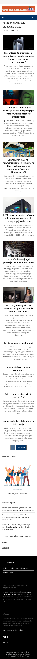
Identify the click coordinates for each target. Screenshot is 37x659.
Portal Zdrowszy (17, 536)
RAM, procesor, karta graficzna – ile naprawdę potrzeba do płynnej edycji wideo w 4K (18, 218)
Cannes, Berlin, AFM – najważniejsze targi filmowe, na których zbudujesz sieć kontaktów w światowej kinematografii (18, 165)
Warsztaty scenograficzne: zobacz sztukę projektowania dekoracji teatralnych (18, 308)
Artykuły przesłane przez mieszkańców (16, 568)
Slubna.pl (5, 548)
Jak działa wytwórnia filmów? (18, 343)
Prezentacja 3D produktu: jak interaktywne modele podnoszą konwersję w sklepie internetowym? (17, 527)
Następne (21, 448)
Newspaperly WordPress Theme (18, 656)
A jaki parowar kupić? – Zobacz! (13, 630)
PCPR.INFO (6, 642)
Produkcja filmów (8, 573)
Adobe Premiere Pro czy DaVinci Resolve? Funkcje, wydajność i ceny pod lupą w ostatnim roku (16, 517)
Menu (33, 17)
